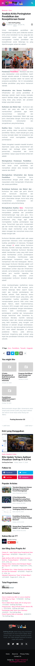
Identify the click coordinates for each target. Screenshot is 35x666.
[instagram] (22, 644)
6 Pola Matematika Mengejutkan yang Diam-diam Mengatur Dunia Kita (22, 499)
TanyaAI (22, 348)
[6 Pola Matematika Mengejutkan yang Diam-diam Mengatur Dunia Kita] (6, 499)
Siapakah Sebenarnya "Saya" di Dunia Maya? (16, 575)
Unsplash (24, 70)
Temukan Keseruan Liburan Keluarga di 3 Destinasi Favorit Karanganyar (22, 489)
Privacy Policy (24, 654)
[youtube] (17, 644)
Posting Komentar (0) (17, 419)
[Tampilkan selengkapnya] (25, 353)
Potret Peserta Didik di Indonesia (12, 614)
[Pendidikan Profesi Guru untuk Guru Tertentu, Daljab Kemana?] (6, 518)
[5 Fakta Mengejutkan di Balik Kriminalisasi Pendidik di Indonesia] (9, 367)
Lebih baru (6, 425)
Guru (10, 10)
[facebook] (8, 644)
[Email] (21, 353)
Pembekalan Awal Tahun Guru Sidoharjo (14, 610)
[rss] (26, 644)
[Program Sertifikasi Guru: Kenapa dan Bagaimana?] (25, 367)
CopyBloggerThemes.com (17, 661)
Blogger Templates (21, 660)
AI (13, 245)
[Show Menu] (2, 3)
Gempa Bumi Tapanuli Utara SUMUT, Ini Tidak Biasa (22, 527)
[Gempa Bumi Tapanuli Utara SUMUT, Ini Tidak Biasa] (6, 528)
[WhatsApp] (17, 353)
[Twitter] (12, 353)
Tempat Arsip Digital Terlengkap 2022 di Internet (22, 508)
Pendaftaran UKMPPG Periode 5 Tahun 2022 (8, 399)
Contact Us (17, 656)
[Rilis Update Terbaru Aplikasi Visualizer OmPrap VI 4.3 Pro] (17, 443)
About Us (15, 654)
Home (8, 654)
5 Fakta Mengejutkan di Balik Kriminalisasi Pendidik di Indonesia (8, 377)
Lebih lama (28, 425)
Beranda (4, 10)
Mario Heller (16, 70)
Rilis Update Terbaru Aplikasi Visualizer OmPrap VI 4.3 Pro (16, 458)
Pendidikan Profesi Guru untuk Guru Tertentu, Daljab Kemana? (22, 518)
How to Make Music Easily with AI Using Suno (16, 603)
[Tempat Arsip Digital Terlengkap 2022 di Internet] (6, 510)
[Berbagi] (31, 24)
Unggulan (30, 348)
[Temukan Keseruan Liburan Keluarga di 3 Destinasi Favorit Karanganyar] (6, 489)
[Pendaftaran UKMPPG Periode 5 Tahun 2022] (9, 390)
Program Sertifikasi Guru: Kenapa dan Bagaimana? (25, 375)
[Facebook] (8, 353)
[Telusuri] (32, 3)
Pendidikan (14, 72)
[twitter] (13, 644)
